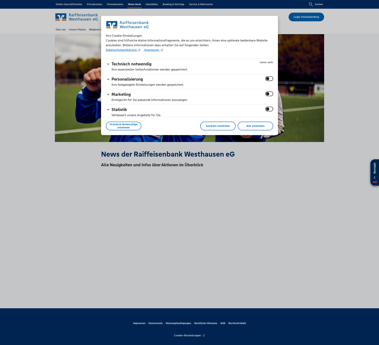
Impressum (152, 50)
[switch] (269, 78)
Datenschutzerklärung (121, 50)
